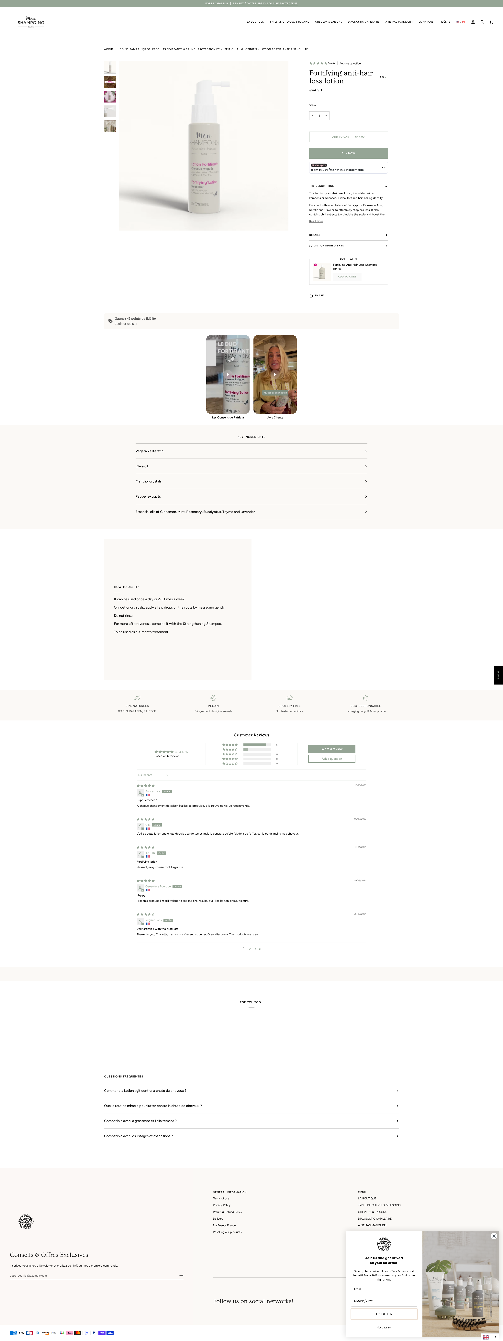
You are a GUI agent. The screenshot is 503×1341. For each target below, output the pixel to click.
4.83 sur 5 (181, 752)
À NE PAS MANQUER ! (372, 1225)
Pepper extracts (148, 496)
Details (315, 234)
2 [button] (250, 949)
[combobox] (490, 1337)
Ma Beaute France (224, 1225)
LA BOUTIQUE (367, 1198)
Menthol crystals (149, 481)
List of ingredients (329, 245)
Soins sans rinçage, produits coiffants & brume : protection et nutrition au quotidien (188, 49)
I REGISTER (384, 1314)
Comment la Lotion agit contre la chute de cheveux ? (145, 1090)
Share (319, 295)
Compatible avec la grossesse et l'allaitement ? (140, 1121)
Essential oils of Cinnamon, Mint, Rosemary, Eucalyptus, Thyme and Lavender (195, 512)
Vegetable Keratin (149, 451)
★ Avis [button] (498, 675)
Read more (316, 221)
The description (321, 185)
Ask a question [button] (332, 759)
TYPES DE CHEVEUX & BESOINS (379, 1205)
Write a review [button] (331, 749)
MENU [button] (362, 1192)
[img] (146, 785)
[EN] (490, 1337)
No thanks (384, 1327)
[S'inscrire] (178, 1275)
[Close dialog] (494, 1236)
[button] (255, 22)
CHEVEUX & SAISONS (372, 1212)
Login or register (126, 323)
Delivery (218, 1218)
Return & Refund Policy (227, 1212)
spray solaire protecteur (277, 3)
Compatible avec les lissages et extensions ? (138, 1136)
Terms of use (221, 1198)
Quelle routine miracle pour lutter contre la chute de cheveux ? (153, 1106)
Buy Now (348, 153)
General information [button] (230, 1192)
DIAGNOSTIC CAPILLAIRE (375, 1218)
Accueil (110, 49)
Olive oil (142, 466)
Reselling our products (227, 1232)
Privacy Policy (221, 1205)
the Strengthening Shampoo (199, 624)
